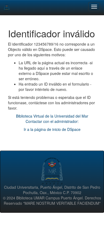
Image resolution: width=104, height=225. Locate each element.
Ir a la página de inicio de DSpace (52, 129)
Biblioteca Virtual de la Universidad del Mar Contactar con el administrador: (52, 118)
